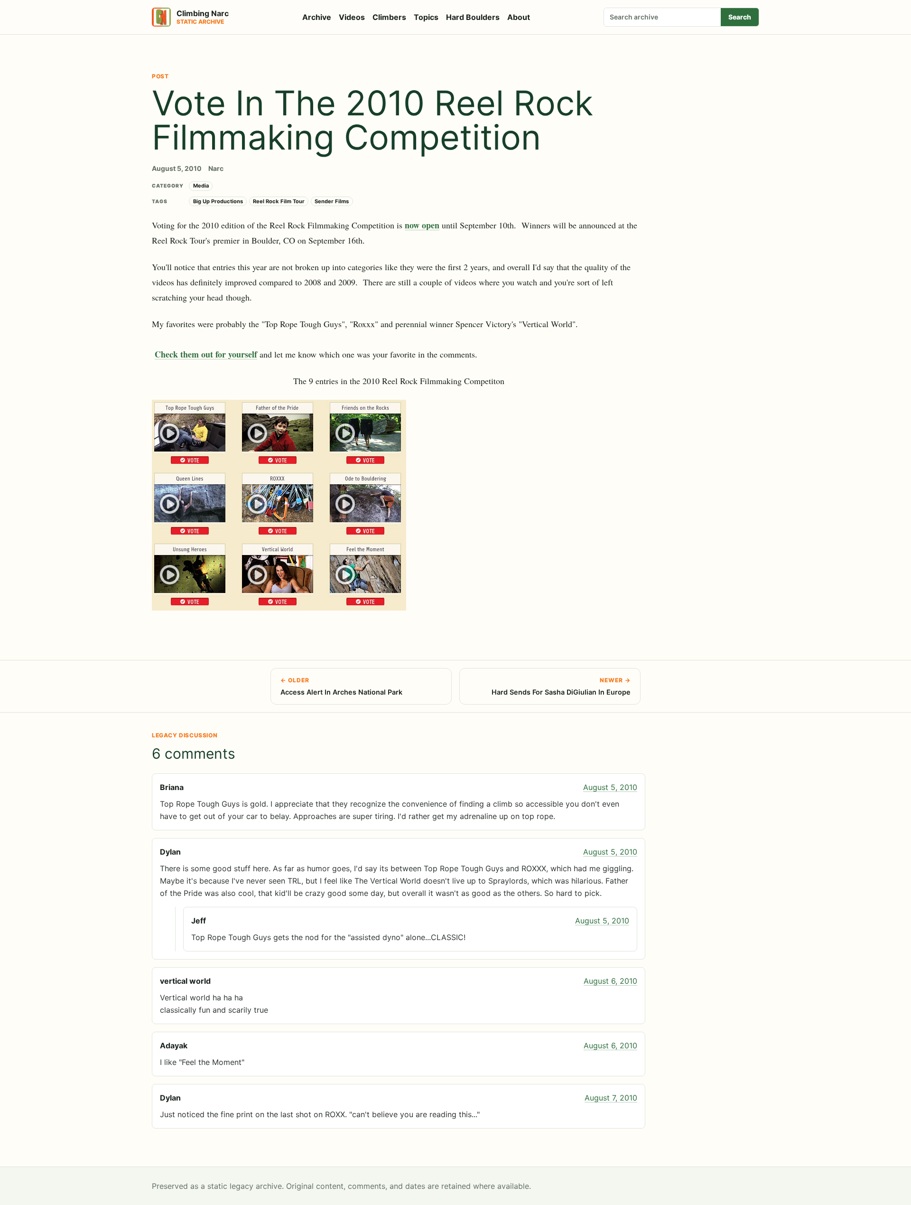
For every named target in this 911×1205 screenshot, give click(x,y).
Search (739, 17)
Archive (316, 17)
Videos (352, 17)
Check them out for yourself (206, 354)
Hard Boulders (473, 17)
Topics (426, 17)
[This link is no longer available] (398, 505)
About (518, 17)
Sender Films (332, 201)
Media (201, 185)
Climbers (389, 17)
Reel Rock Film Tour (279, 201)
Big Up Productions (218, 201)
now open (422, 225)
